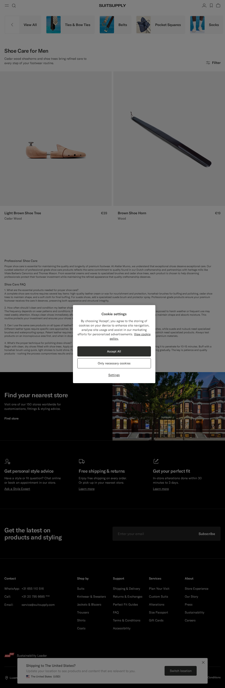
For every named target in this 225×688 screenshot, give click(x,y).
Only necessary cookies (114, 363)
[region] (114, 344)
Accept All (114, 351)
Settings (114, 375)
